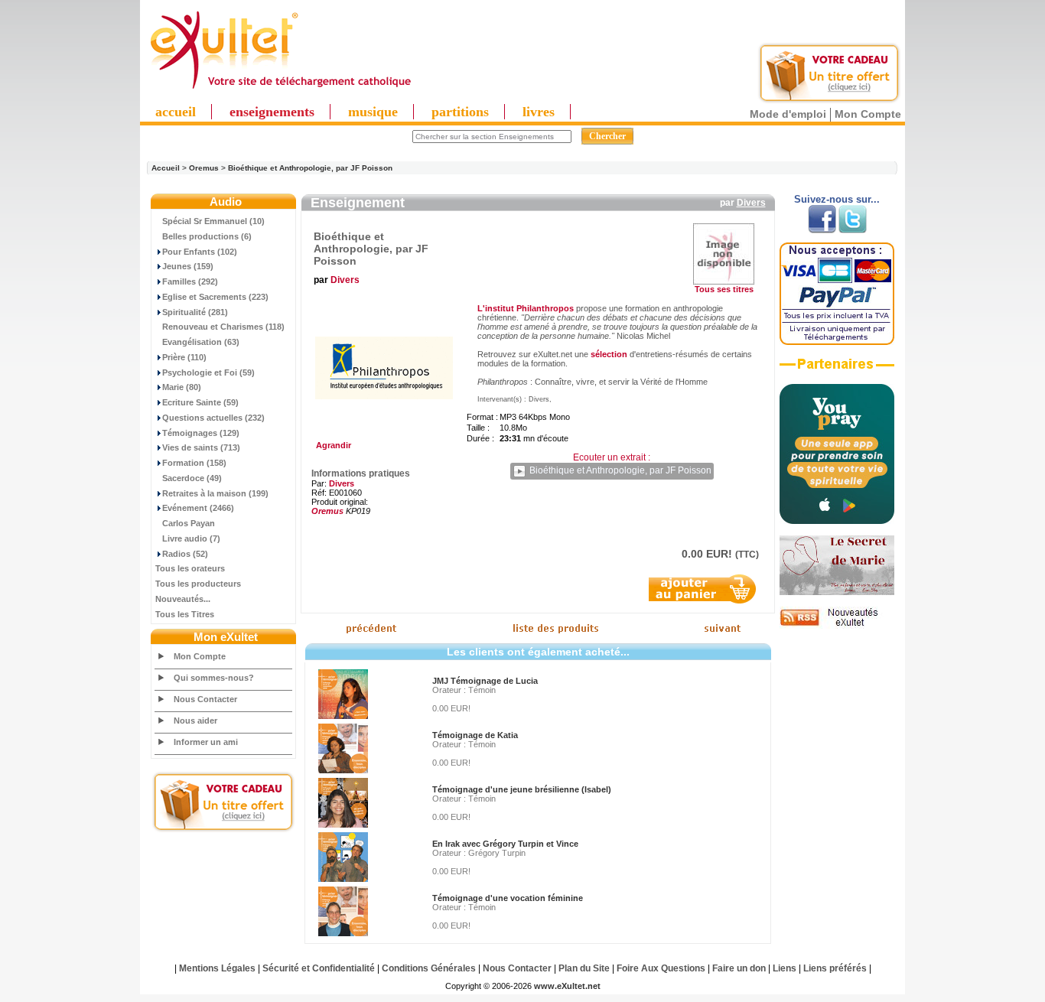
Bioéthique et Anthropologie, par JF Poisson (310, 168)
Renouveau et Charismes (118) (223, 326)
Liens (784, 968)
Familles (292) (190, 281)
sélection (609, 354)
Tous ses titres (724, 289)
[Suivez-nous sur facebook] (822, 230)
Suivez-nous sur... (837, 199)
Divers (751, 202)
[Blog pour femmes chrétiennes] (837, 592)
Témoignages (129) (200, 433)
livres (538, 111)
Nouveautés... (182, 598)
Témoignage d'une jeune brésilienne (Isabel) (521, 789)
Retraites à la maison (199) (215, 493)
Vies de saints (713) (201, 447)
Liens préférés (835, 968)
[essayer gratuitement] (829, 101)
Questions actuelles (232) (213, 417)
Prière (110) (184, 357)
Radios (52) (185, 553)
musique (373, 111)
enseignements (272, 111)
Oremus (204, 168)
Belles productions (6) (207, 236)
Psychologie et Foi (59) (208, 372)
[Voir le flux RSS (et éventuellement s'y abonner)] (837, 625)
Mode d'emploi (788, 114)
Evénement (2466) (198, 507)
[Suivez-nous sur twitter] (852, 230)
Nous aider (195, 720)
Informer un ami (206, 742)
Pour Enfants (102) (199, 251)
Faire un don (739, 968)
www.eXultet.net (567, 986)
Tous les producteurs (198, 583)
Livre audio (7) (191, 538)
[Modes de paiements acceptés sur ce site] (837, 342)
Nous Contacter (205, 699)
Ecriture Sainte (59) (200, 402)
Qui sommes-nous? (214, 677)
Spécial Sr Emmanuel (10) (213, 221)
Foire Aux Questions (661, 968)
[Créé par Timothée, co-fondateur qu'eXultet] (837, 521)
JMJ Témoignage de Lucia (485, 680)
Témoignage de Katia (475, 735)
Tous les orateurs (190, 568)
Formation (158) (194, 462)
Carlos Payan (188, 523)
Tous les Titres (184, 614)
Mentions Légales (217, 968)
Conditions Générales (429, 968)
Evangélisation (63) (200, 341)
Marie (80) (181, 387)
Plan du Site (584, 968)
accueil (175, 111)
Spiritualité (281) (195, 312)
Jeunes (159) (187, 266)
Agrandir (331, 445)
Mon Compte (868, 114)
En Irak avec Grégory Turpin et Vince (505, 843)
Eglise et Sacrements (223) (215, 296)
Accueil (165, 168)
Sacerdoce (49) (192, 478)
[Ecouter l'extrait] (837, 369)
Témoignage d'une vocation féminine (507, 898)
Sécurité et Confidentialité (318, 968)
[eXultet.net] (280, 89)
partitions (460, 111)
